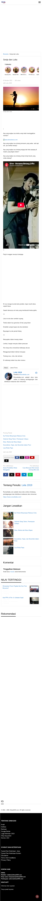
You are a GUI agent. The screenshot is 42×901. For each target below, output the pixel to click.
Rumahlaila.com (24, 374)
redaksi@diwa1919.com (14, 875)
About (6, 367)
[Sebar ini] (5, 474)
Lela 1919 (18, 372)
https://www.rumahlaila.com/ (12, 497)
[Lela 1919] (8, 376)
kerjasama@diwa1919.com (17, 877)
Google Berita (5, 831)
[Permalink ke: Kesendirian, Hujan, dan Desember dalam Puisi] (8, 542)
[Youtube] (32, 457)
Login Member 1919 (7, 833)
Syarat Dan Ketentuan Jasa (10, 851)
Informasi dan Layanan (8, 886)
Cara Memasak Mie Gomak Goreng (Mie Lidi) (31, 468)
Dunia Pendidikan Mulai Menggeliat (10, 468)
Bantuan (4, 829)
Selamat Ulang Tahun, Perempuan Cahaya (15, 439)
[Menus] (39, 2)
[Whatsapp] (30, 474)
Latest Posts (14, 367)
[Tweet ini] (11, 474)
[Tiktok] (6, 460)
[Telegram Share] (24, 474)
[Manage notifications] (37, 896)
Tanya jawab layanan (7, 889)
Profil (2, 824)
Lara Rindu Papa (8, 448)
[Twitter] (22, 457)
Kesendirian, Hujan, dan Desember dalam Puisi (17, 445)
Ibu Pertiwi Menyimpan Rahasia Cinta (14, 436)
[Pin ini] (17, 474)
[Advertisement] (21, 29)
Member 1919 (5, 838)
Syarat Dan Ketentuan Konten (11, 853)
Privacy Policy (6, 860)
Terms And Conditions (8, 858)
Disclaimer (4, 855)
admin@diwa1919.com (16, 879)
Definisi (3, 827)
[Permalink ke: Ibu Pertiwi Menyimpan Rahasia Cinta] (8, 516)
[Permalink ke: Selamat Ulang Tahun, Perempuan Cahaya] (8, 524)
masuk (12, 571)
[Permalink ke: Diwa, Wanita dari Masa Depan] (8, 533)
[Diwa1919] (3, 2)
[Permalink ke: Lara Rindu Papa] (8, 550)
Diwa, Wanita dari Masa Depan (12, 442)
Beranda (5, 54)
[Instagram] (27, 457)
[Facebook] (36, 373)
